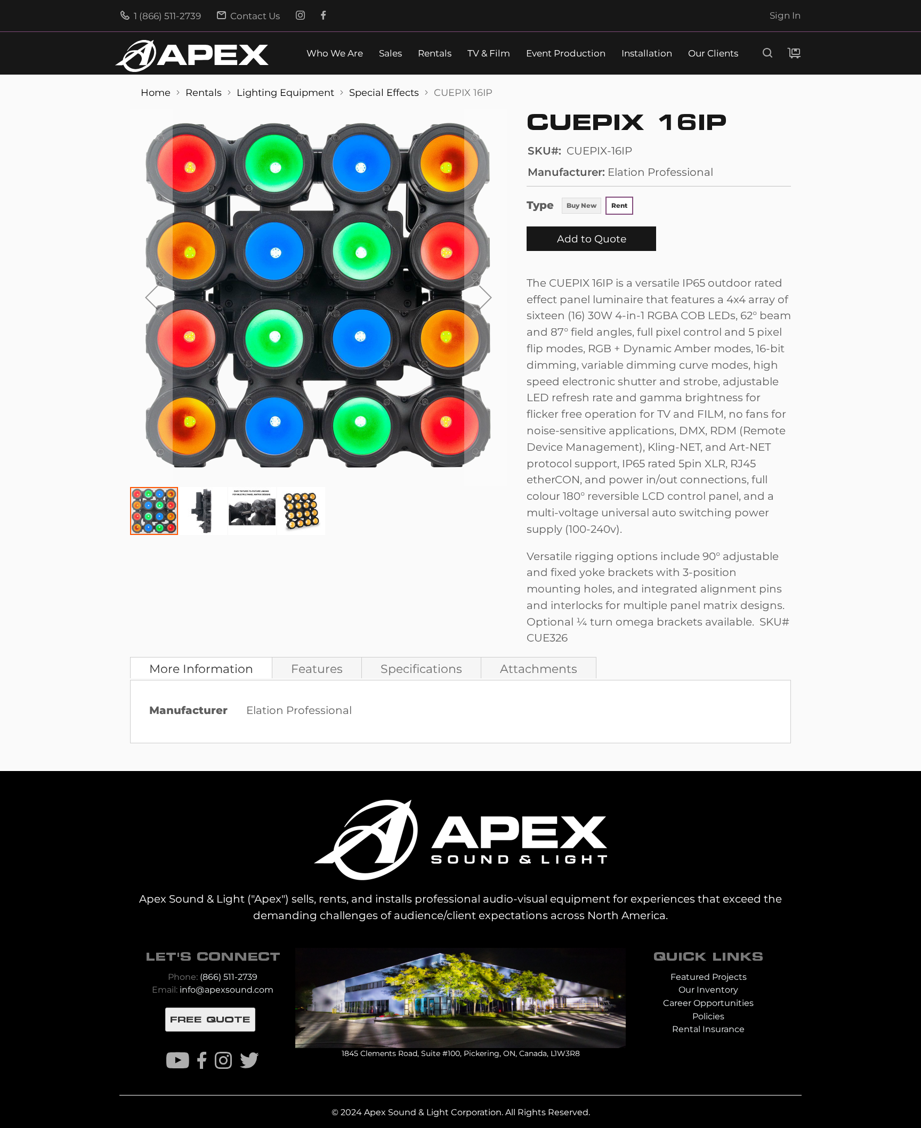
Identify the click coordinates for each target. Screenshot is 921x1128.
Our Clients (713, 53)
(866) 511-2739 (228, 977)
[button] (151, 297)
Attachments (538, 668)
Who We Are (334, 53)
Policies (708, 1016)
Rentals (434, 53)
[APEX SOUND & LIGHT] (460, 838)
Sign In (785, 15)
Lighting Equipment (287, 92)
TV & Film (488, 53)
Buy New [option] (581, 205)
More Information (201, 668)
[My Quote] (794, 53)
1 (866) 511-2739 (166, 16)
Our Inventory (708, 990)
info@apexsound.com (226, 990)
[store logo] (192, 56)
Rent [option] (619, 205)
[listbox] (597, 207)
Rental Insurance (708, 1029)
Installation (646, 53)
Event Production (565, 53)
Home (157, 92)
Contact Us (254, 16)
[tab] (201, 667)
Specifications (421, 668)
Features (317, 668)
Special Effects (385, 92)
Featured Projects (708, 977)
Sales (390, 53)
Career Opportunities (708, 1003)
